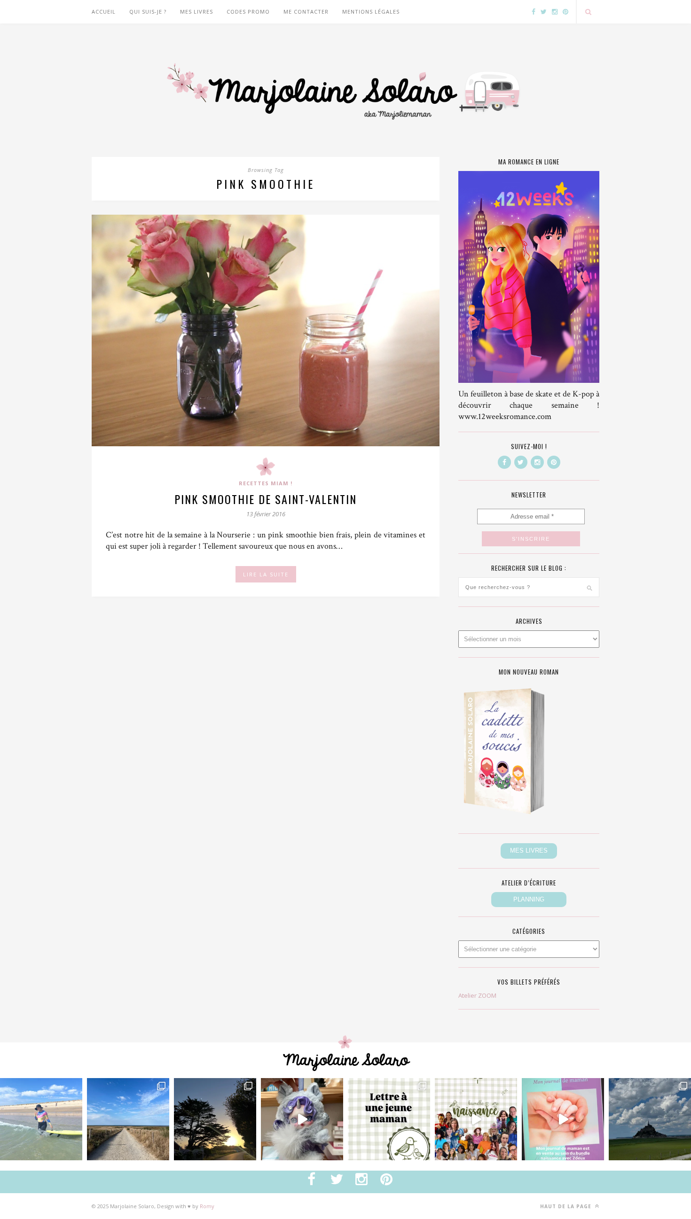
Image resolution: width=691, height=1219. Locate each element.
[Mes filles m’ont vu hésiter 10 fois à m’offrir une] (302, 1119)
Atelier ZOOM (477, 995)
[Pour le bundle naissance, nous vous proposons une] (389, 1119)
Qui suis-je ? (147, 11)
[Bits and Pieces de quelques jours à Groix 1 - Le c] (215, 1119)
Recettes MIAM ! (265, 483)
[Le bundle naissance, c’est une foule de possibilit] (476, 1119)
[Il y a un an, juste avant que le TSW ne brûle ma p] (41, 1119)
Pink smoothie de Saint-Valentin (265, 498)
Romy (207, 1206)
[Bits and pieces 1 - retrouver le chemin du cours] (128, 1119)
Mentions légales (371, 11)
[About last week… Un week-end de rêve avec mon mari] (650, 1119)
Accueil (104, 11)
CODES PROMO (248, 11)
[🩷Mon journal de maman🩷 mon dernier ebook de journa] (563, 1119)
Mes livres (196, 11)
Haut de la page (566, 1206)
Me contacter (306, 11)
